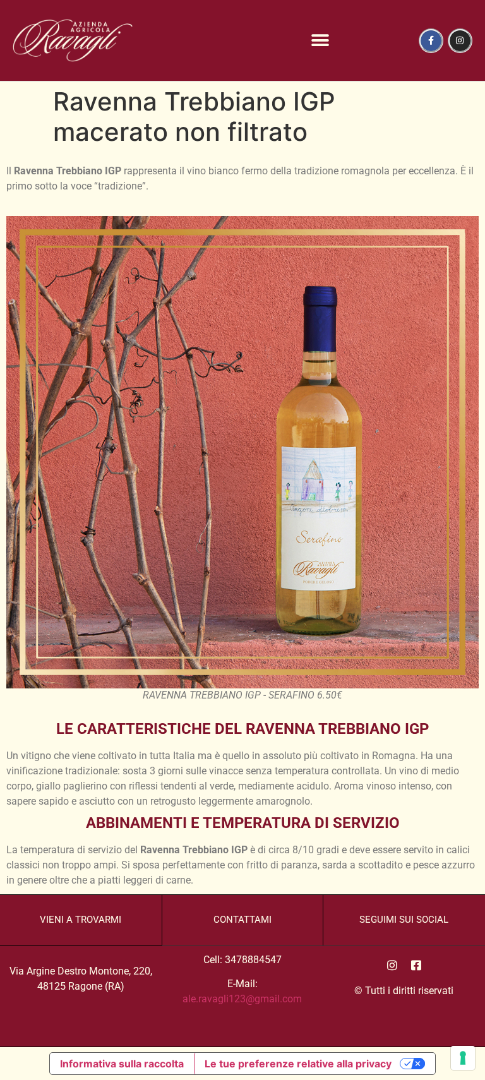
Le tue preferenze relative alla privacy (298, 1063)
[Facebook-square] (416, 965)
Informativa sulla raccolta (122, 1063)
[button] (320, 41)
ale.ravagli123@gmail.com (242, 999)
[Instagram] (460, 40)
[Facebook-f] (431, 40)
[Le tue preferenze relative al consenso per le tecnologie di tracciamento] (463, 1058)
